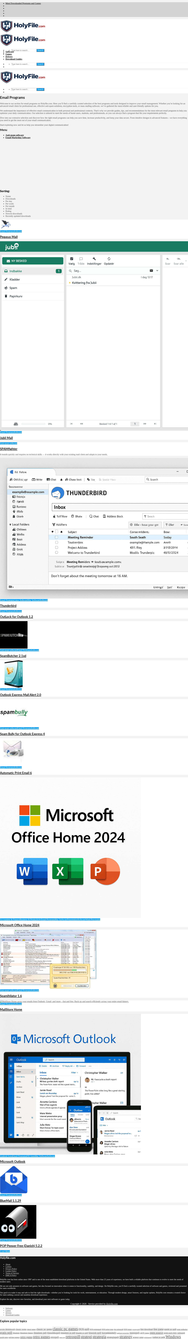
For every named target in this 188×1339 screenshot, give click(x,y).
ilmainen (16, 1333)
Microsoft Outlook (12, 1161)
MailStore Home (11, 1009)
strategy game (138, 1337)
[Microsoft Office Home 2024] (70, 917)
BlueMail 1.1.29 (10, 1200)
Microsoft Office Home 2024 (19, 925)
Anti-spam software (15, 135)
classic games (31, 1329)
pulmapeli (181, 1333)
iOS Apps (30, 1156)
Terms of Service (12, 1273)
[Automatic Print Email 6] (14, 765)
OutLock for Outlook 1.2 (16, 616)
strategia (99, 1336)
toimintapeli (148, 1337)
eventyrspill (136, 1329)
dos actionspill (118, 1329)
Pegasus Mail (9, 237)
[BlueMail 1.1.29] (14, 1192)
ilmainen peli (40, 1332)
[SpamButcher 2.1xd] (14, 648)
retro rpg (62, 1337)
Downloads (11, 199)
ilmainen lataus (26, 1333)
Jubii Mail (6, 438)
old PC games (144, 1333)
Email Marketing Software (18, 137)
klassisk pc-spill (82, 1333)
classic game (21, 1329)
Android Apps (6, 1156)
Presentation (72, 919)
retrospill (73, 1336)
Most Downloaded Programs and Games (23, 3)
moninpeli (135, 1332)
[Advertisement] (94, 169)
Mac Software (34, 600)
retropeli (55, 1337)
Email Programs (7, 231)
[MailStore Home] (64, 1001)
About (8, 1264)
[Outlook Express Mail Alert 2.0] (14, 687)
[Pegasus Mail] (5, 229)
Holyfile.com (112, 1304)
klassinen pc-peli (68, 1333)
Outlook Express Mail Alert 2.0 (20, 694)
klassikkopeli (53, 1332)
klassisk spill (95, 1332)
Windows (173, 1336)
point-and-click (170, 1333)
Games (9, 54)
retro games (41, 1337)
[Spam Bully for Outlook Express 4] (14, 726)
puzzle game (4, 1337)
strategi (86, 1337)
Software (10, 52)
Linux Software (21, 600)
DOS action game (107, 1329)
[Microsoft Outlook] (70, 1153)
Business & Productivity (30, 919)
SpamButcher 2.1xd (13, 655)
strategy (125, 1336)
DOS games (128, 1329)
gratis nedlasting (182, 1329)
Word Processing (92, 919)
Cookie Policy (11, 1271)
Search (40, 50)
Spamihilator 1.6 (11, 996)
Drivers (9, 56)
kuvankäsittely (109, 1332)
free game (158, 1329)
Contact (8, 1267)
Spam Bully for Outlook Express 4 (22, 734)
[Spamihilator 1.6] (48, 988)
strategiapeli (113, 1337)
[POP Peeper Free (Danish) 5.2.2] (18, 1238)
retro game (26, 1337)
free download (146, 1329)
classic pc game (44, 1329)
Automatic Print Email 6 (16, 773)
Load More (5, 1251)
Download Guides (14, 59)
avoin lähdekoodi (7, 1329)
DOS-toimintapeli (95, 1329)
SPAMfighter (8, 449)
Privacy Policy (11, 1269)
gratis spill (6, 1332)
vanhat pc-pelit (158, 1337)
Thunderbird (8, 605)
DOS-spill (84, 1329)
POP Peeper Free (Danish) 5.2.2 (21, 1245)
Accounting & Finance (10, 919)
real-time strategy (14, 1337)
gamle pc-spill (170, 1329)
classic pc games (65, 1329)
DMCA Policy (11, 1275)
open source (156, 1332)
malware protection (123, 1333)
